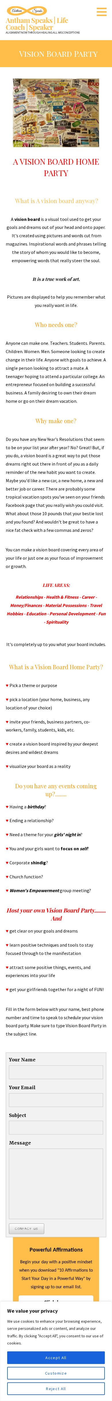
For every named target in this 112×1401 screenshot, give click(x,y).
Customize (56, 1373)
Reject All (56, 1388)
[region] (56, 1351)
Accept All (55, 1357)
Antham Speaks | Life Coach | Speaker (37, 23)
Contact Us (26, 1229)
